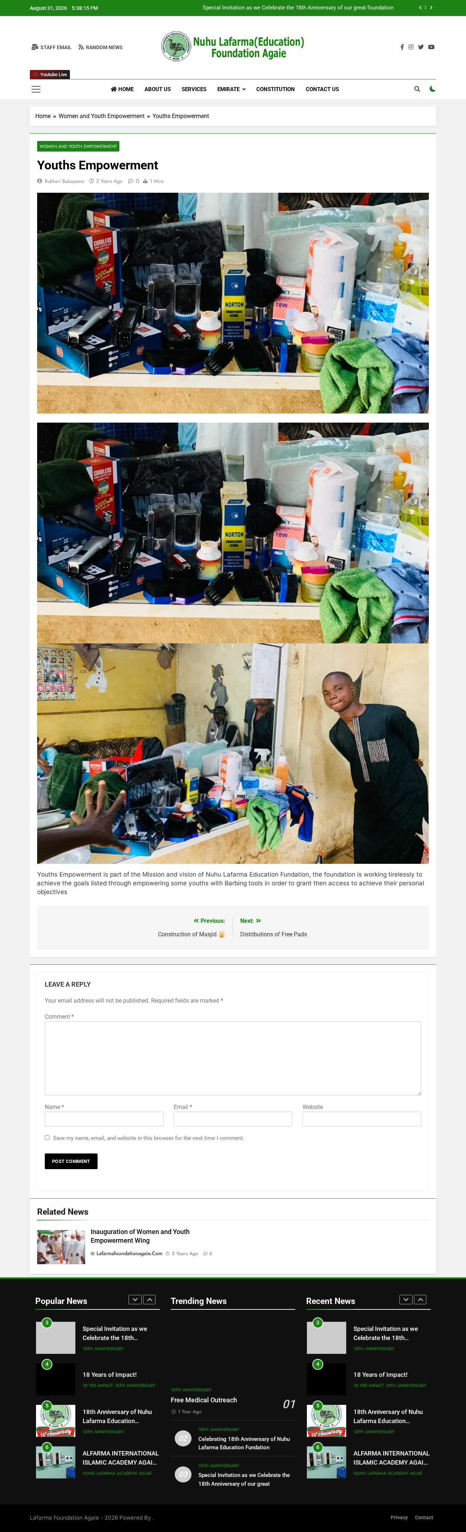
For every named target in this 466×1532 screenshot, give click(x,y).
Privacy (399, 1518)
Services (194, 89)
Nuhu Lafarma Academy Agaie (117, 1432)
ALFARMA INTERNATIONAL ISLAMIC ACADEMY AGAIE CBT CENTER (121, 1421)
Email (183, 1107)
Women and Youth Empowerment (78, 146)
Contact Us (322, 89)
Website (313, 1107)
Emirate (228, 89)
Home (125, 89)
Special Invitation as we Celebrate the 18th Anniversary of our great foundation (244, 1483)
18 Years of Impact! (370, 8)
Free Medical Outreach (204, 1400)
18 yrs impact (98, 1344)
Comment (59, 1016)
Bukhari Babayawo (64, 181)
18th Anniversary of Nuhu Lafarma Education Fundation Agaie (117, 1379)
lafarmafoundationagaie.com (129, 1253)
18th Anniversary (135, 1344)
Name (54, 1107)
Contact (424, 1518)
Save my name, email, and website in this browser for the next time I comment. (148, 1138)
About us (158, 89)
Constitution (275, 89)
